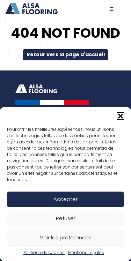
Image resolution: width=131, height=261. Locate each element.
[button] (120, 115)
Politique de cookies (44, 252)
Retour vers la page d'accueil (66, 54)
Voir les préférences (66, 237)
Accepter (65, 199)
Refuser (65, 218)
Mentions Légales (86, 252)
